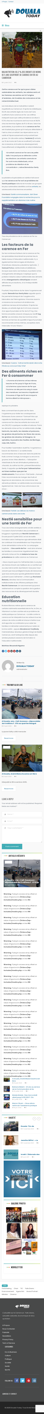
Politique (8, 1359)
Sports (7, 1370)
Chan (16, 1288)
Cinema (13, 1294)
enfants (35, 186)
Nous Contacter (8, 1329)
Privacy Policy (7, 1339)
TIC (21, 1288)
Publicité (5, 1332)
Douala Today (25, 666)
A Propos (4, 2)
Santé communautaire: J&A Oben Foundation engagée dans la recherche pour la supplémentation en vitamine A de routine (21, 197)
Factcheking (6, 1288)
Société (7, 691)
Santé (7, 1366)
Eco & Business (11, 1352)
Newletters (6, 1336)
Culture (8, 1355)
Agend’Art (20, 1291)
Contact (10, 2)
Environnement (27, 1137)
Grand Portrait (32, 1291)
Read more (8, 738)
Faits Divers (29, 1288)
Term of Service (8, 1343)
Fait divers (25, 1123)
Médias (5, 1294)
